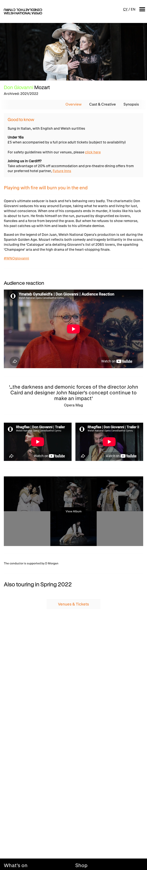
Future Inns (62, 171)
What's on (16, 865)
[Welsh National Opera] (23, 11)
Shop (81, 865)
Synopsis (131, 104)
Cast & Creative (102, 104)
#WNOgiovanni (16, 258)
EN (133, 9)
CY (125, 9)
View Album (74, 511)
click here (93, 152)
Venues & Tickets (73, 604)
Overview (73, 104)
